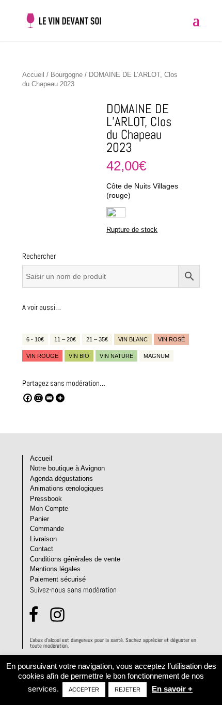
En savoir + (172, 688)
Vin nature (116, 356)
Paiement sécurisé (58, 579)
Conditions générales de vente (75, 559)
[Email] (49, 398)
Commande (47, 528)
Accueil (33, 75)
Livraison (43, 539)
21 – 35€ (97, 339)
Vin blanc (133, 339)
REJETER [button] (127, 689)
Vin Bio (79, 356)
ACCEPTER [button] (84, 689)
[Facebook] (27, 398)
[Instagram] (38, 398)
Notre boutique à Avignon (67, 468)
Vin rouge (42, 356)
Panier (39, 519)
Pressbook (46, 499)
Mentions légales (55, 569)
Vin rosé (171, 339)
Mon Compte (49, 508)
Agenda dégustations (61, 478)
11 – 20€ (65, 339)
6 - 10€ (35, 339)
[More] (60, 398)
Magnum (156, 356)
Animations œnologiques (67, 488)
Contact (41, 549)
